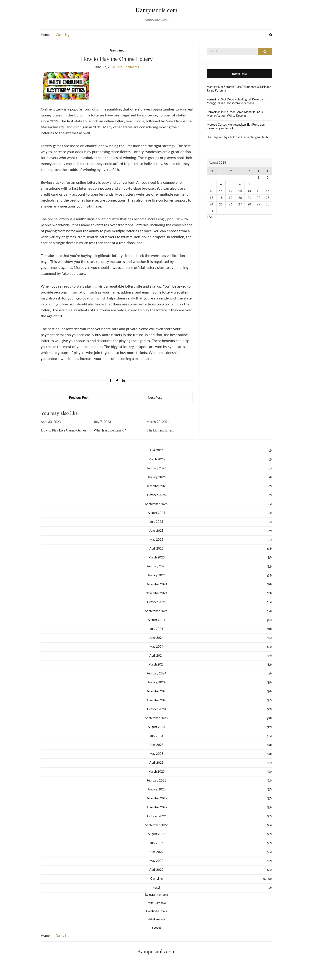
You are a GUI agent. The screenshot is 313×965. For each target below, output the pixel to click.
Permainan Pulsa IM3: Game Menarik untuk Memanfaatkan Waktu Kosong (235, 114)
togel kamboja (157, 903)
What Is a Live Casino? (110, 430)
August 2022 (156, 834)
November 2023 (156, 700)
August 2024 (156, 620)
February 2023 (156, 780)
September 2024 (156, 611)
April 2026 (156, 450)
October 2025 (156, 495)
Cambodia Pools (156, 911)
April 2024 (156, 655)
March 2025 (156, 557)
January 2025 (157, 575)
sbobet (156, 927)
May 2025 (156, 539)
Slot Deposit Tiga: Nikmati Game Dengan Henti (237, 137)
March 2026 (156, 459)
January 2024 (157, 682)
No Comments (128, 67)
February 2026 (156, 468)
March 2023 (156, 771)
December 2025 (156, 486)
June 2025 (156, 530)
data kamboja (156, 919)
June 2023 (156, 745)
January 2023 (157, 789)
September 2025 (156, 504)
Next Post (155, 397)
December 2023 (156, 691)
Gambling (62, 35)
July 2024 (156, 629)
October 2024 (156, 602)
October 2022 (156, 816)
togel (156, 887)
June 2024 (156, 637)
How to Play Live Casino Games (63, 430)
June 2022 (156, 852)
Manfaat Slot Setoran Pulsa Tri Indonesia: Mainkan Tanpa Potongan (239, 89)
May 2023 (156, 753)
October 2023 (156, 709)
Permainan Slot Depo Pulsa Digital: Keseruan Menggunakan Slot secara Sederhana (235, 101)
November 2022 (156, 807)
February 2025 (156, 566)
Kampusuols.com (156, 10)
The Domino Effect (160, 430)
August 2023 (156, 727)
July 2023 (156, 736)
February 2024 (156, 673)
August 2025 (156, 513)
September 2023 (156, 718)
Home (45, 35)
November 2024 (156, 593)
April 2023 (156, 762)
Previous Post (78, 397)
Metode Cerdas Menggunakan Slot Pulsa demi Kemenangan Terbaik (236, 126)
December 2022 (156, 798)
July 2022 (156, 843)
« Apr (210, 217)
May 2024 (156, 646)
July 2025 (156, 521)
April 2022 (156, 869)
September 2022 (156, 825)
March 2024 (156, 664)
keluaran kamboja (156, 894)
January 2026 (157, 477)
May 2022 (156, 861)
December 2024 (156, 584)
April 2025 (156, 548)
